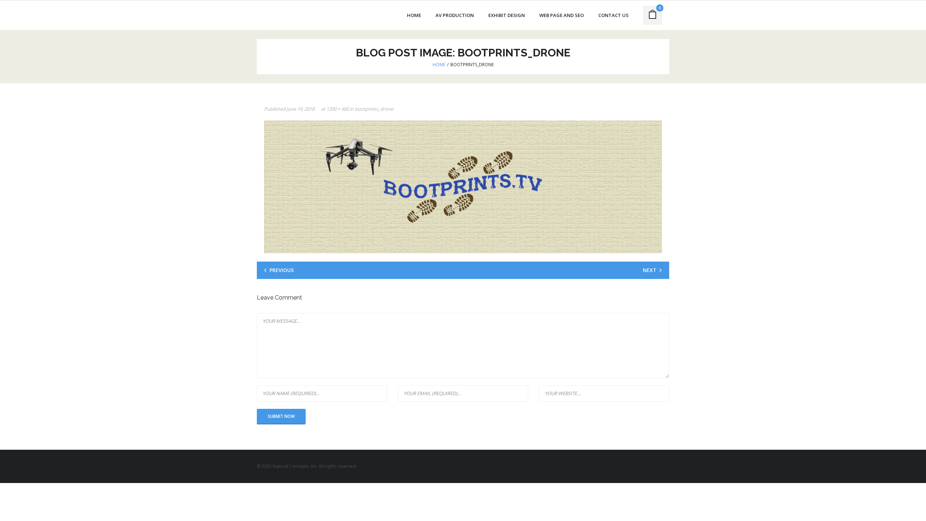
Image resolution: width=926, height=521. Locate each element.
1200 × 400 (337, 109)
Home (439, 65)
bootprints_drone (374, 109)
